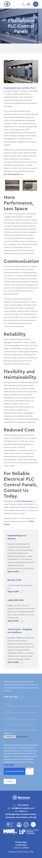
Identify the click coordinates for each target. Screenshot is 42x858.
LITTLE (26, 848)
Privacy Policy (21, 842)
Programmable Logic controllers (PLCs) (20, 88)
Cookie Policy (21, 845)
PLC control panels (11, 174)
